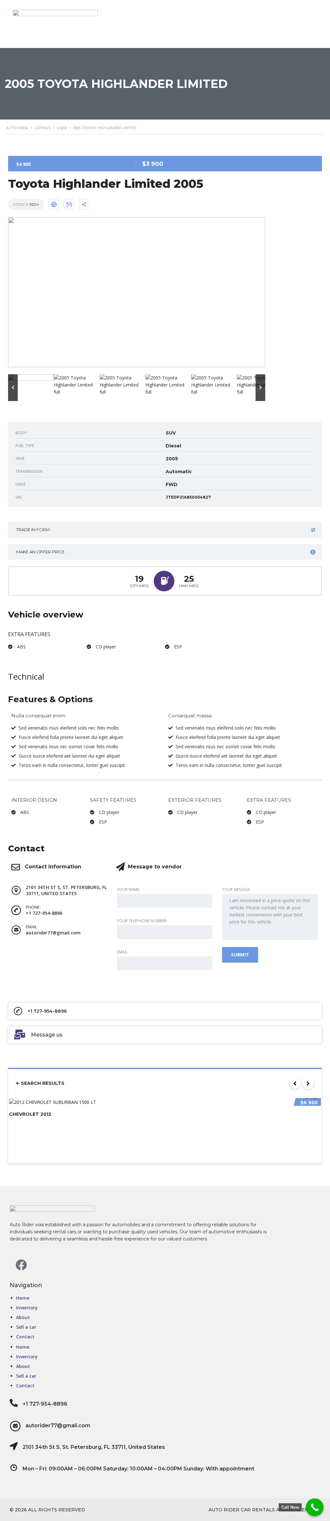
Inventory (27, 1308)
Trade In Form (33, 529)
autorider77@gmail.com (57, 1425)
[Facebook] (21, 1264)
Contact (25, 1337)
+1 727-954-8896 (45, 1404)
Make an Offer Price (40, 551)
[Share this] (84, 204)
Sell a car (26, 1327)
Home (22, 1298)
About (23, 1317)
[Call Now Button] (315, 1507)
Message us (47, 1035)
